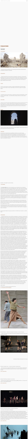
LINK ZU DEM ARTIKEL (3, 371)
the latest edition (4, 187)
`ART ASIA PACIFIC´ (3, 91)
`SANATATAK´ (2, 131)
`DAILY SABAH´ (3, 99)
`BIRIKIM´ (2, 83)
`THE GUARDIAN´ (3, 51)
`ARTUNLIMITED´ (3, 73)
